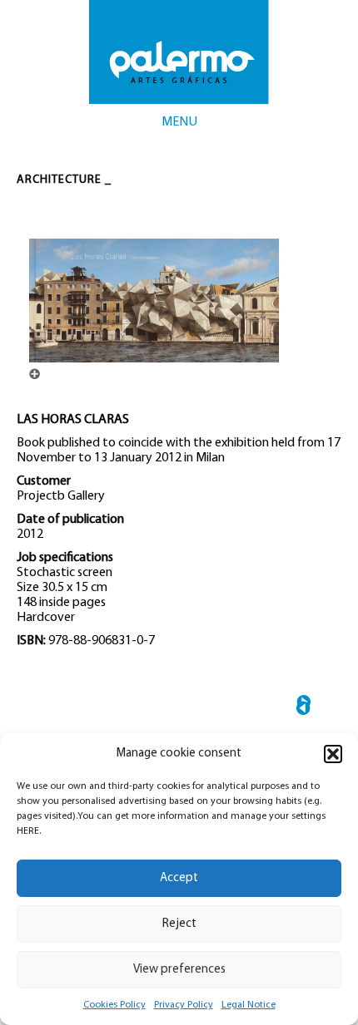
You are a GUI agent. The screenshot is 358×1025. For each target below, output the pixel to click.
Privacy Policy (183, 1005)
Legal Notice (248, 1005)
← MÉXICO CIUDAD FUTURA (303, 708)
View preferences (179, 969)
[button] (333, 754)
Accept (179, 878)
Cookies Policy (114, 1005)
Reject (179, 924)
